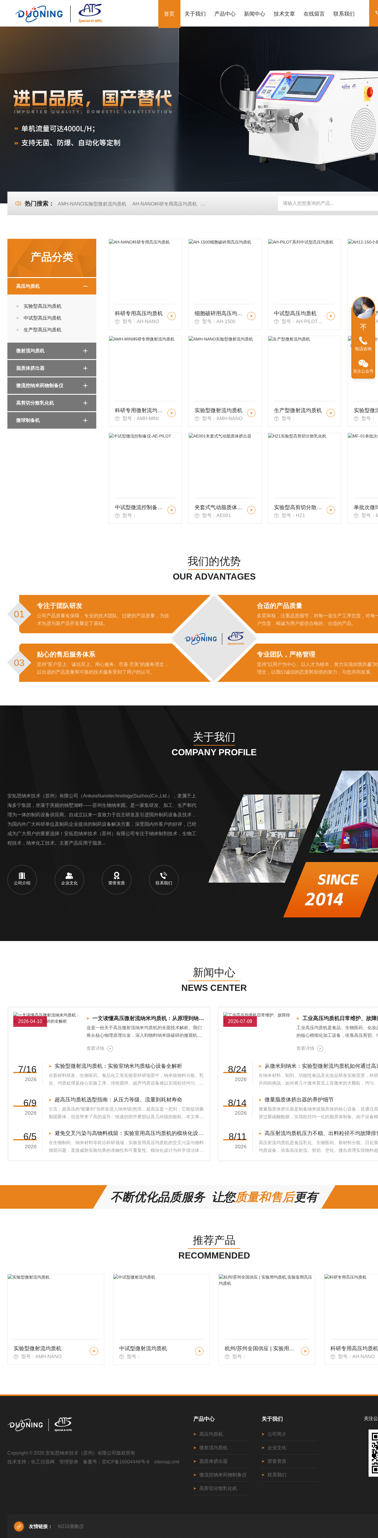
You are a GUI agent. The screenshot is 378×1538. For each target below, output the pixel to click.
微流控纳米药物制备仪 (39, 385)
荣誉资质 (277, 1461)
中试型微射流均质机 (37, 1348)
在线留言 (314, 14)
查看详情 (95, 1048)
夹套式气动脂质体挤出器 (220, 507)
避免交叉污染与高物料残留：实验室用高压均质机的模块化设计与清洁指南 (130, 1133)
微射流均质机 (30, 350)
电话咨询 (363, 348)
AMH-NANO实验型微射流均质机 (92, 203)
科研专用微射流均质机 (140, 410)
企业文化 (277, 1447)
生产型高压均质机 (42, 329)
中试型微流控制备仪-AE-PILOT (140, 507)
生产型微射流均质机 (298, 410)
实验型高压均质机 (42, 306)
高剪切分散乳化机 (35, 402)
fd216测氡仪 (71, 1526)
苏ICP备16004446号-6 (125, 1461)
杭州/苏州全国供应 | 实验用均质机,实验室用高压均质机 (156, 1348)
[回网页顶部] (363, 327)
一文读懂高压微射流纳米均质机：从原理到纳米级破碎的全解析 (148, 1018)
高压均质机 (28, 286)
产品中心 (225, 14)
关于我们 (195, 14)
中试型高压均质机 (42, 317)
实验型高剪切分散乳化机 (299, 507)
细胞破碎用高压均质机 (220, 313)
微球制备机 (28, 420)
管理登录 (68, 1461)
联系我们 (344, 14)
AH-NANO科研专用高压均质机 (164, 203)
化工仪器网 (43, 1461)
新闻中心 (254, 14)
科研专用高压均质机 (139, 313)
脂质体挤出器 (30, 368)
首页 (169, 14)
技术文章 (284, 14)
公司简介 (277, 1434)
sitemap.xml (166, 1461)
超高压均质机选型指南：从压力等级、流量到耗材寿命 (118, 1100)
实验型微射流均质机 (218, 410)
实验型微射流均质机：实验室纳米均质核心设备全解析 (118, 1066)
